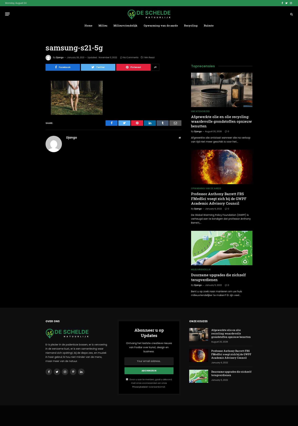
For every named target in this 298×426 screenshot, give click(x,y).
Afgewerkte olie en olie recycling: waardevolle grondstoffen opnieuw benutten (221, 121)
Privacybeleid (139, 386)
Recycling (191, 25)
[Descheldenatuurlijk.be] (149, 14)
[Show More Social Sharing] (155, 67)
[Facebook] (33, 92)
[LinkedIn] (33, 109)
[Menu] (7, 14)
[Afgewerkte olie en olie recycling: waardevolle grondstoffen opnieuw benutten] (221, 90)
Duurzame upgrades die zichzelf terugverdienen (218, 277)
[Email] (33, 127)
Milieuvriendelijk (125, 25)
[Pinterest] (33, 118)
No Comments (130, 57)
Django (60, 57)
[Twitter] (33, 100)
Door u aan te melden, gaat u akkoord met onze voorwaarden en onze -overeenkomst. (150, 383)
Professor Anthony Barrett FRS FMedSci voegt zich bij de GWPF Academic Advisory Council (218, 198)
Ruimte (208, 25)
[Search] (291, 14)
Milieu (102, 25)
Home (88, 25)
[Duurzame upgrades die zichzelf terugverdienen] (221, 248)
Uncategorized (200, 111)
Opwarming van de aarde (161, 25)
